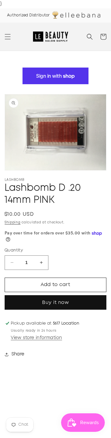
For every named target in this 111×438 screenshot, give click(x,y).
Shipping (13, 222)
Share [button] (18, 354)
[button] (7, 36)
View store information (36, 338)
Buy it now (55, 302)
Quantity (14, 250)
